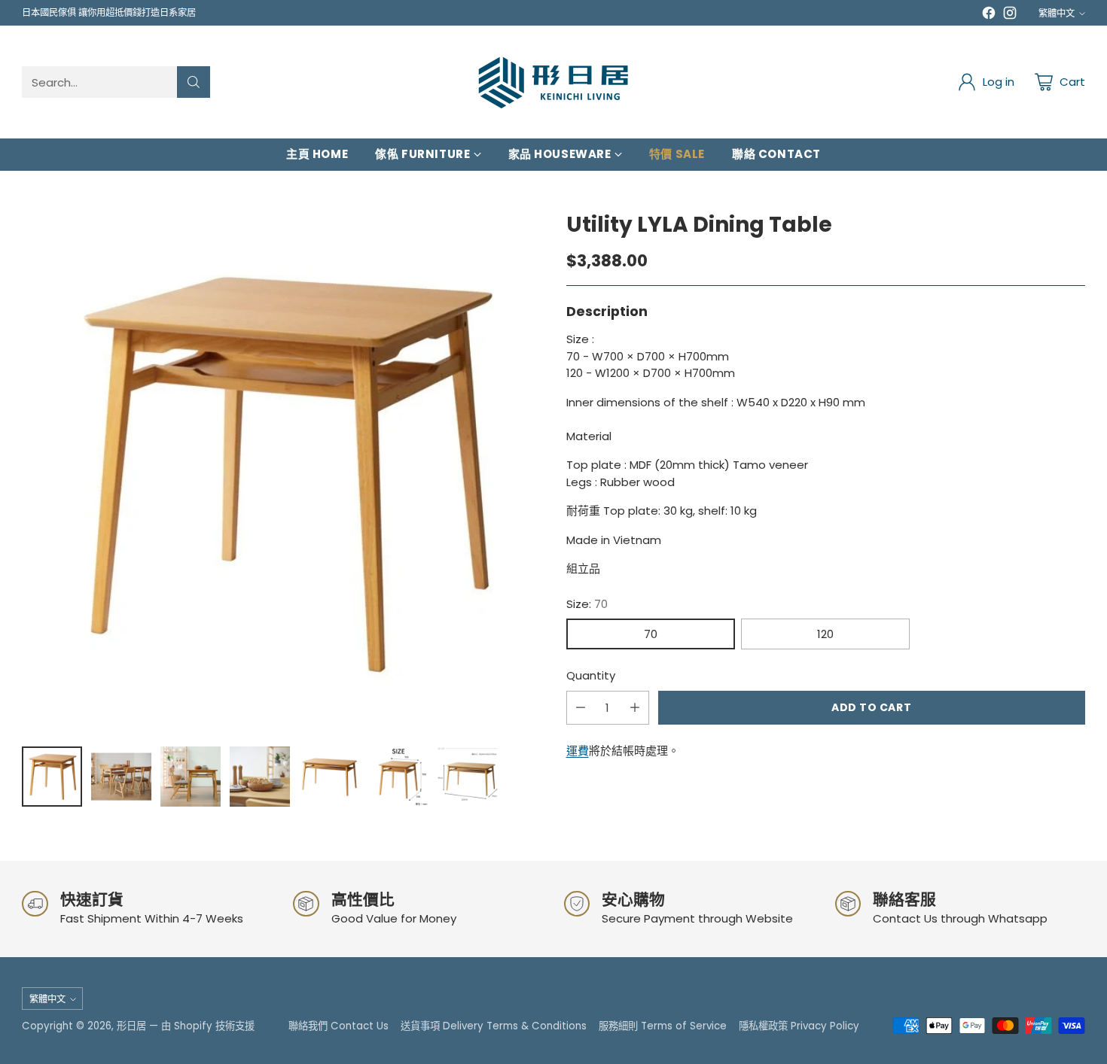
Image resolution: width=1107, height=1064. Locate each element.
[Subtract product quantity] (580, 708)
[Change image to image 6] (398, 776)
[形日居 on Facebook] (988, 15)
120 (825, 634)
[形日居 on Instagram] (1009, 15)
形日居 (131, 1026)
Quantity (590, 675)
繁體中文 (1056, 13)
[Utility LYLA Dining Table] (281, 472)
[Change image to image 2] (121, 776)
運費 (577, 750)
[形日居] (553, 82)
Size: (587, 604)
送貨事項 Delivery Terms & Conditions (494, 1026)
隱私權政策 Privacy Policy (799, 1026)
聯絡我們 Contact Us (338, 1026)
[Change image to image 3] (190, 776)
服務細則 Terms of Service (663, 1026)
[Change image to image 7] (468, 776)
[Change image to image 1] (52, 776)
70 (650, 634)
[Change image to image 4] (260, 776)
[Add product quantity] (634, 708)
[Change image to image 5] (329, 776)
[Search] (193, 82)
